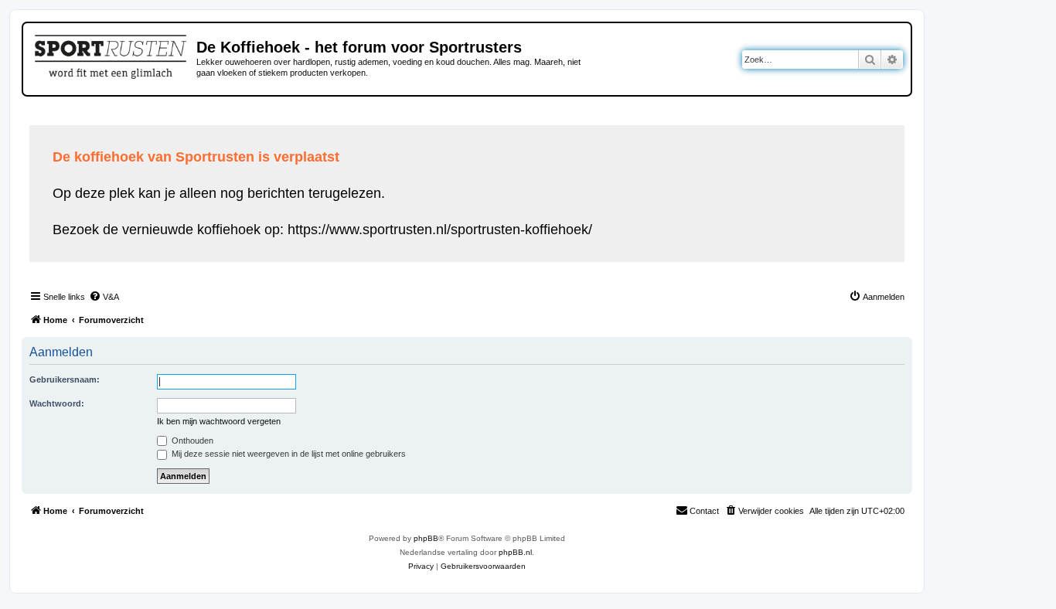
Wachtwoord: (56, 403)
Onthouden (191, 440)
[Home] (111, 54)
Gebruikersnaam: (64, 379)
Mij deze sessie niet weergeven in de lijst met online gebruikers (287, 453)
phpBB (426, 538)
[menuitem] (104, 296)
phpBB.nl (515, 552)
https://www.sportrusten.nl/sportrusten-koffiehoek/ (440, 229)
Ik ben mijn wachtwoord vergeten (219, 421)
